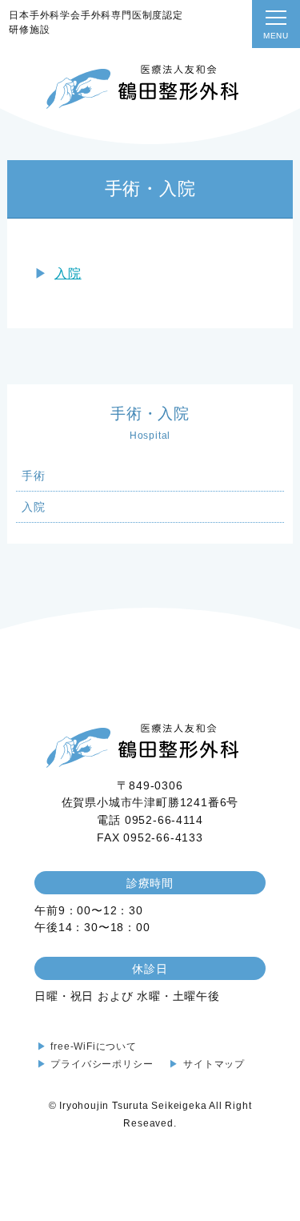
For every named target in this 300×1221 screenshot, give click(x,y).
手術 (34, 475)
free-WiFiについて (93, 1046)
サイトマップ (214, 1064)
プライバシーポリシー (101, 1064)
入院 (68, 273)
